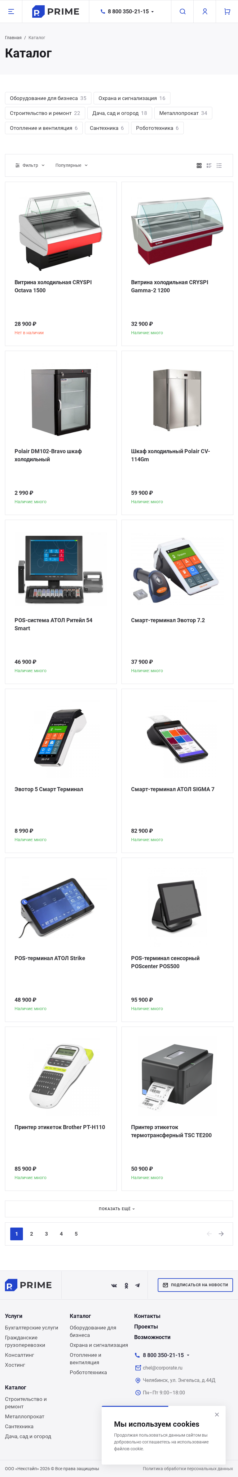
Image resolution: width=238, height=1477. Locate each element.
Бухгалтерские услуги (31, 1327)
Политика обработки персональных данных (188, 1468)
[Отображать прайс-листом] (219, 165)
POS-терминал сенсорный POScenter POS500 (165, 962)
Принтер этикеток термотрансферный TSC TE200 (171, 1131)
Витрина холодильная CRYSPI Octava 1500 (53, 286)
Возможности (152, 1337)
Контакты (147, 1316)
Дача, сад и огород (119, 113)
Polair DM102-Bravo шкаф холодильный (48, 455)
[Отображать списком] (209, 165)
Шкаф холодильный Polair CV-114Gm (170, 455)
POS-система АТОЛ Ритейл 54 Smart (53, 624)
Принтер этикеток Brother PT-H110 (60, 1127)
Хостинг (15, 1365)
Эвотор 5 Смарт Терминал (49, 789)
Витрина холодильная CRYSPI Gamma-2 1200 (169, 286)
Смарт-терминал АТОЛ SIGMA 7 (172, 789)
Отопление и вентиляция (44, 128)
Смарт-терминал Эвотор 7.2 (168, 620)
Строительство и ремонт (45, 113)
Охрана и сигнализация (132, 98)
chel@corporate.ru (163, 1368)
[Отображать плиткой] (199, 165)
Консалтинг (19, 1355)
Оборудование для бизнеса (48, 98)
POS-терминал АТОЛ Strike (50, 958)
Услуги (13, 1316)
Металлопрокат (183, 113)
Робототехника (157, 128)
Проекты (146, 1326)
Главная (13, 37)
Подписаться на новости (199, 1285)
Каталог (80, 1316)
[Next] (221, 1234)
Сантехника (107, 128)
